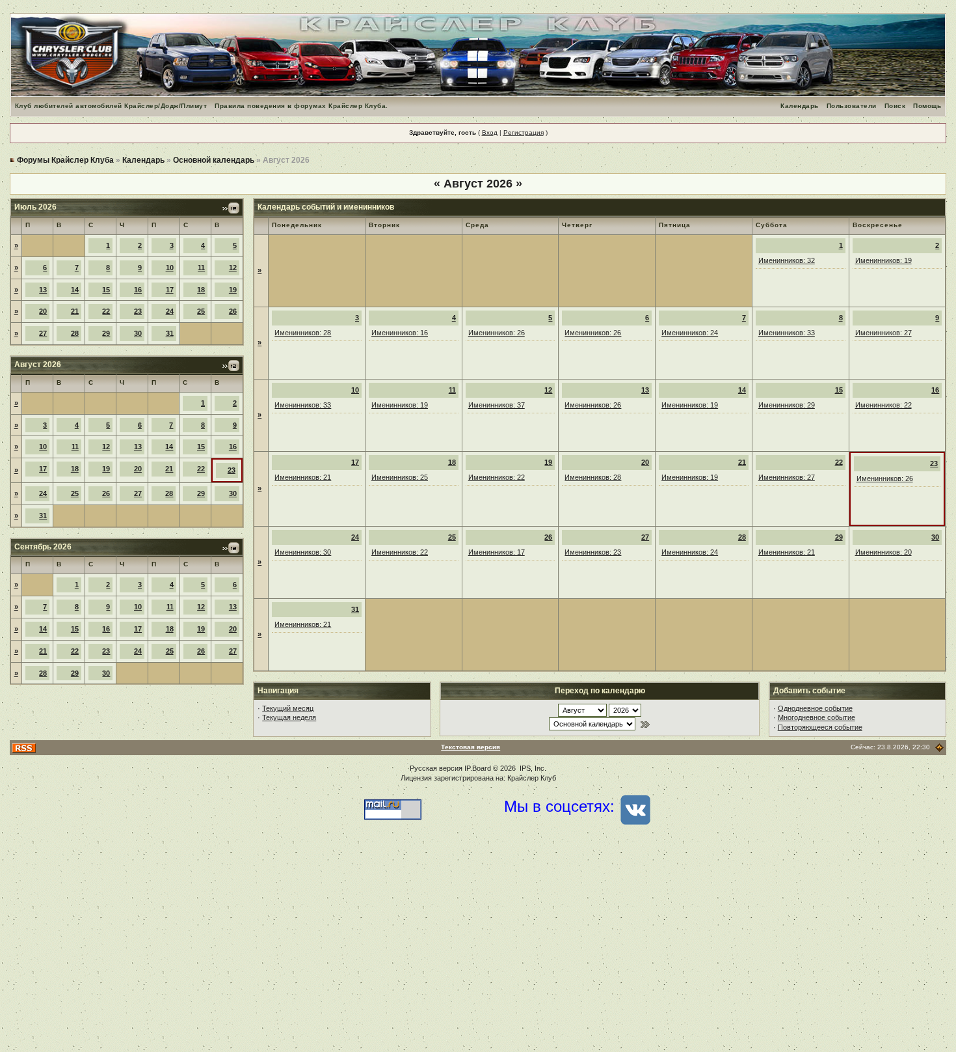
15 (106, 290)
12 (233, 267)
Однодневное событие (815, 708)
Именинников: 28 (302, 333)
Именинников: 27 (883, 333)
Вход (490, 132)
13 (43, 290)
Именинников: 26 (496, 333)
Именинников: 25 (399, 477)
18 (201, 290)
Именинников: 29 (786, 405)
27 (43, 333)
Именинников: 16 (399, 333)
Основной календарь (213, 160)
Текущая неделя (289, 717)
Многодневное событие (816, 717)
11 (201, 267)
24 (170, 311)
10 (170, 267)
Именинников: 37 (496, 405)
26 (233, 311)
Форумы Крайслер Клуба (65, 160)
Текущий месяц (287, 708)
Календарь (799, 105)
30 (138, 333)
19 (233, 290)
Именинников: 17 (496, 552)
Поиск (895, 105)
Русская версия (436, 768)
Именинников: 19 (883, 260)
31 (170, 333)
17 (170, 290)
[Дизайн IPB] (939, 747)
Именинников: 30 (302, 552)
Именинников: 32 (786, 260)
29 (106, 333)
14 (75, 290)
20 (43, 311)
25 (201, 311)
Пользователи (852, 105)
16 (138, 290)
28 (75, 333)
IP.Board (477, 768)
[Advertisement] (478, 948)
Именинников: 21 (302, 477)
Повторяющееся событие (820, 727)
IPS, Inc (532, 768)
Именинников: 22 (883, 405)
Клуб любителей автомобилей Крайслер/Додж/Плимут (111, 105)
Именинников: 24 (689, 333)
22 (106, 311)
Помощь (927, 105)
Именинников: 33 (786, 333)
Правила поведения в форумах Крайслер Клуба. (301, 105)
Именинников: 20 (883, 552)
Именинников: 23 (592, 552)
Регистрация (523, 132)
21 (75, 311)
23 (138, 311)
